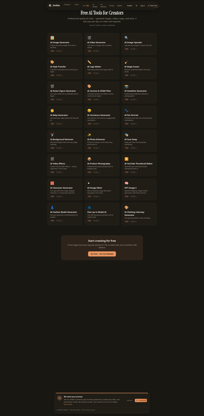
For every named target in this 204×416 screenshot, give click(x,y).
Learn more (68, 404)
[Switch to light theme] (136, 5)
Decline (129, 400)
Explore (119, 6)
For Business (103, 6)
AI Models (95, 6)
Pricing (111, 6)
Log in (142, 6)
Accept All (142, 400)
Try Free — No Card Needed (102, 254)
